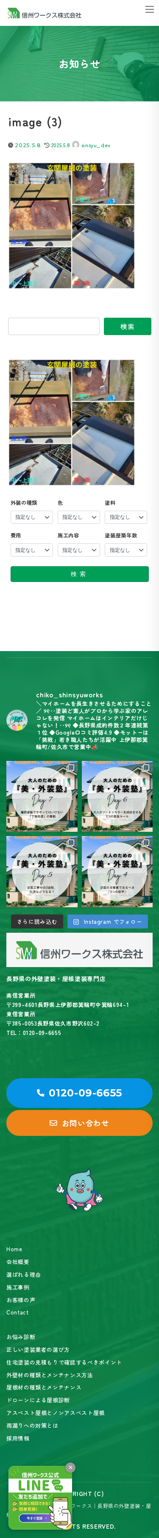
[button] (79, 1093)
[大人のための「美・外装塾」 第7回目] (42, 796)
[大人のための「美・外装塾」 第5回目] (42, 871)
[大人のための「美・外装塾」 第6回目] (117, 796)
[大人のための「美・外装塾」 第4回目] (117, 871)
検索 (127, 326)
